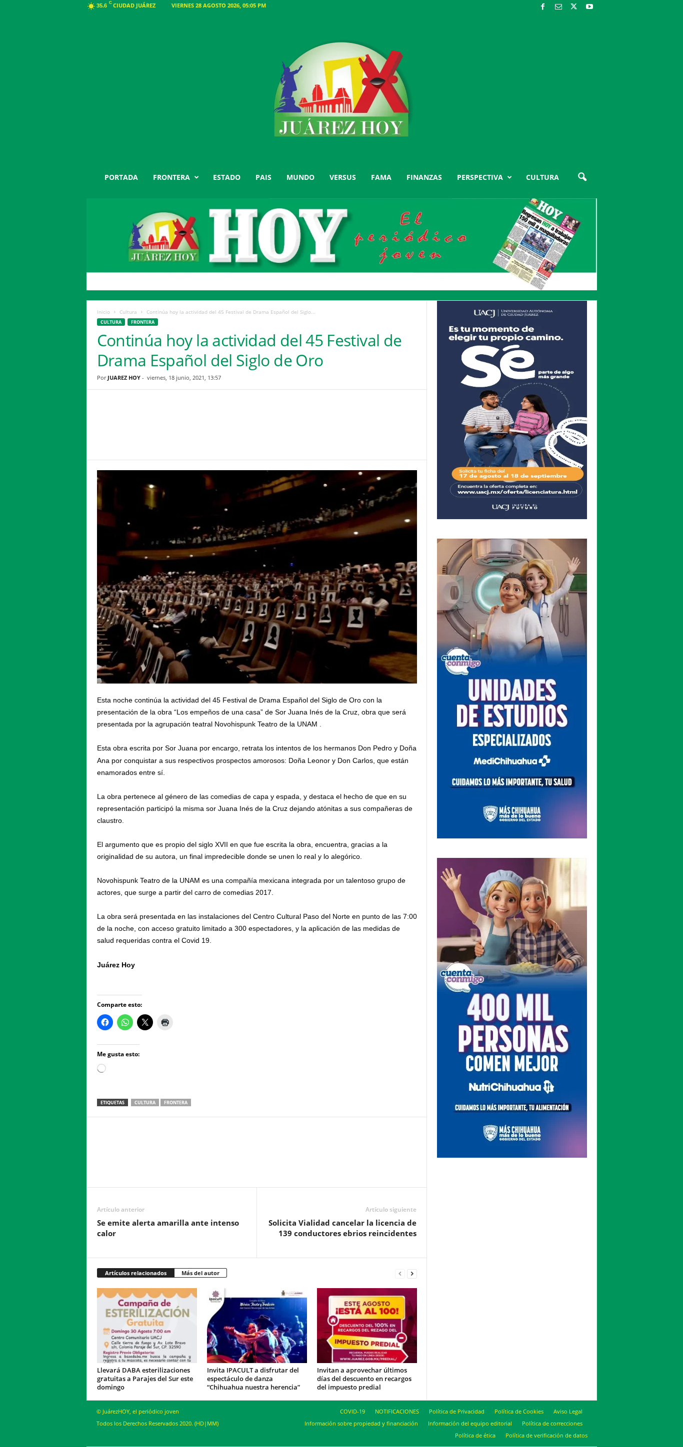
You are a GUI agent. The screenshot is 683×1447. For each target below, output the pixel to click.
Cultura (128, 311)
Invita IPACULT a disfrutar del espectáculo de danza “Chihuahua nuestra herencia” (253, 1379)
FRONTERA (171, 177)
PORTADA (121, 177)
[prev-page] (400, 1273)
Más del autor (201, 1273)
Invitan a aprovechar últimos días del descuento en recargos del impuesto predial (364, 1379)
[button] (582, 177)
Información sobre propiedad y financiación (361, 1423)
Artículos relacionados (135, 1273)
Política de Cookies (519, 1411)
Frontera (142, 322)
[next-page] (412, 1273)
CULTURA (542, 177)
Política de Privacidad (456, 1411)
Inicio (103, 311)
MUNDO (300, 177)
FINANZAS (424, 177)
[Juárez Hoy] (341, 89)
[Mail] (558, 7)
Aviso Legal (568, 1411)
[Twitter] (574, 7)
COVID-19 (352, 1411)
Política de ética (475, 1435)
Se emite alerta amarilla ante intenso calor (168, 1228)
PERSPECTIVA (480, 177)
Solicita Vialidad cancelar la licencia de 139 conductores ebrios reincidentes (342, 1228)
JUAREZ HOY (124, 377)
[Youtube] (590, 7)
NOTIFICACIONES (397, 1411)
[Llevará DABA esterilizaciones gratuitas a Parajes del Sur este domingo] (147, 1325)
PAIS (264, 177)
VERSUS (343, 177)
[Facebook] (543, 7)
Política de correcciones (552, 1423)
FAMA (381, 177)
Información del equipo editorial (470, 1423)
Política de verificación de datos (547, 1435)
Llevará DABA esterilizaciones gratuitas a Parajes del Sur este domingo (145, 1379)
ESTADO (226, 177)
